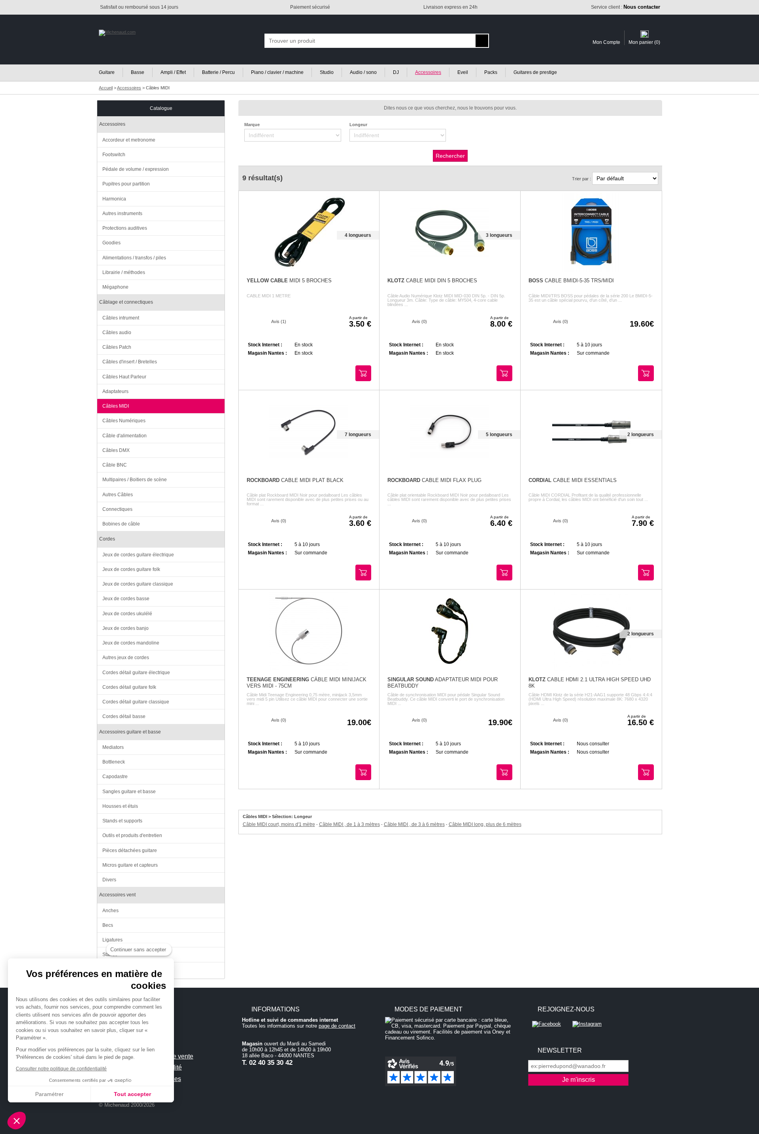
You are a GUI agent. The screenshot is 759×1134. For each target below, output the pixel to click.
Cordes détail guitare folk (129, 687)
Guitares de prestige (535, 72)
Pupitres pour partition (126, 184)
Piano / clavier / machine (277, 72)
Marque (252, 124)
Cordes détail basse (123, 716)
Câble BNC (114, 465)
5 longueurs (499, 434)
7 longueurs (358, 434)
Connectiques (117, 509)
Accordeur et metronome (128, 140)
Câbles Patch (116, 347)
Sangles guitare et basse (129, 791)
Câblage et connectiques (126, 302)
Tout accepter (132, 1094)
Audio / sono (363, 72)
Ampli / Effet (173, 72)
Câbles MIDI (115, 406)
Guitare (107, 72)
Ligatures (112, 940)
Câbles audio (116, 332)
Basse (137, 72)
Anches (110, 910)
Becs (107, 925)
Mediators (113, 747)
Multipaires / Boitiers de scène (134, 479)
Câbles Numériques (123, 420)
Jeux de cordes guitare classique (137, 584)
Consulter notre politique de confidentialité (61, 1069)
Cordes (107, 539)
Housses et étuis (120, 806)
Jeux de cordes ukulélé (127, 613)
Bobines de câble (121, 524)
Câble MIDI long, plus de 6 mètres (485, 824)
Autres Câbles (117, 494)
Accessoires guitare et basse (130, 732)
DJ (396, 72)
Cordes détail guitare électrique (136, 672)
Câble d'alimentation (124, 435)
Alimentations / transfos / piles (134, 258)
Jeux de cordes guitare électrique (138, 555)
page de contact (337, 1026)
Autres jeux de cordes (125, 657)
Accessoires (428, 72)
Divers (109, 880)
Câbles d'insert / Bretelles (129, 362)
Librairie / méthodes (123, 272)
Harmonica (114, 199)
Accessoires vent (117, 895)
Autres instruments (122, 213)
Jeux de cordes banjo (125, 628)
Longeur (358, 124)
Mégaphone (115, 287)
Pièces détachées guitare (129, 850)
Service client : (625, 7)
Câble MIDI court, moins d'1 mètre (279, 824)
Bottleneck (113, 762)
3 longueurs (499, 235)
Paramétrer (49, 1094)
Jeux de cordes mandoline (130, 643)
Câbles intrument (120, 318)
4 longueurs (358, 235)
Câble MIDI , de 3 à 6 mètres (414, 824)
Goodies (111, 243)
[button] (16, 1120)
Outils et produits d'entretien (132, 835)
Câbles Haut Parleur (124, 377)
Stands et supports (122, 821)
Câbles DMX (116, 450)
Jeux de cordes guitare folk (131, 569)
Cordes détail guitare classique (135, 702)
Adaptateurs (115, 391)
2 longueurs (640, 434)
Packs (490, 72)
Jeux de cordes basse (125, 598)
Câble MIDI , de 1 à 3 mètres (349, 824)
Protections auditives (124, 228)
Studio (327, 72)
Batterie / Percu (218, 72)
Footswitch (113, 154)
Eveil (462, 72)
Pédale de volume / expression (135, 169)
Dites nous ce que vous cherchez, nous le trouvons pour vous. (450, 108)
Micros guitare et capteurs (130, 865)
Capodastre (115, 776)
